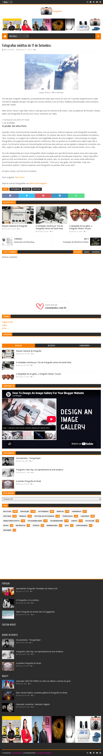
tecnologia (67, 516)
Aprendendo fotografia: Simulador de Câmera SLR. (37, 588)
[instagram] (87, 2)
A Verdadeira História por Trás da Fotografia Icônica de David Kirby (49, 227)
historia (26, 189)
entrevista (20, 525)
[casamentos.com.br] (51, 311)
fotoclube (89, 521)
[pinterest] (100, 2)
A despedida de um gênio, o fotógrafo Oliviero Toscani (80, 227)
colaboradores (56, 521)
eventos (60, 511)
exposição (24, 511)
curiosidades (82, 525)
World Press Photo (11, 521)
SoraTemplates (17, 753)
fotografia (15, 189)
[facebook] (90, 2)
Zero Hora (19, 177)
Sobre (4, 325)
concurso (85, 516)
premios (22, 516)
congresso (76, 511)
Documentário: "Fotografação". (29, 458)
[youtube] (97, 2)
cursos (74, 521)
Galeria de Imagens (38, 183)
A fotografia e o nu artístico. (27, 600)
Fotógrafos (43, 511)
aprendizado (52, 525)
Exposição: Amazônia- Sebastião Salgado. (33, 704)
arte (67, 525)
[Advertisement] (51, 554)
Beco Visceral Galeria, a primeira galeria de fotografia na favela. (42, 693)
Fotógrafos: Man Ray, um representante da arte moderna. (40, 470)
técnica (36, 525)
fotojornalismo (35, 521)
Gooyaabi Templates (44, 753)
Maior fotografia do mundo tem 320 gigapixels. (35, 612)
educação (7, 530)
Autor (4, 328)
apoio (5, 525)
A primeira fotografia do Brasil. (28, 481)
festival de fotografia (44, 516)
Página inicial (7, 322)
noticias (37, 189)
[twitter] (93, 2)
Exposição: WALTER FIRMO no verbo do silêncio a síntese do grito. (43, 681)
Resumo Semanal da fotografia (14, 226)
